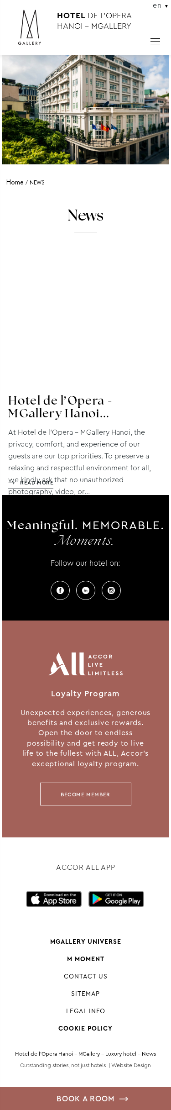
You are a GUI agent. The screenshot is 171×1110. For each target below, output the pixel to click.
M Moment (85, 958)
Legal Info (85, 1010)
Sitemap (85, 993)
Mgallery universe (85, 941)
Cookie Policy (85, 1028)
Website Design (131, 1065)
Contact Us (86, 976)
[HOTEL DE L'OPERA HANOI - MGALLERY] (34, 31)
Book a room (85, 1099)
